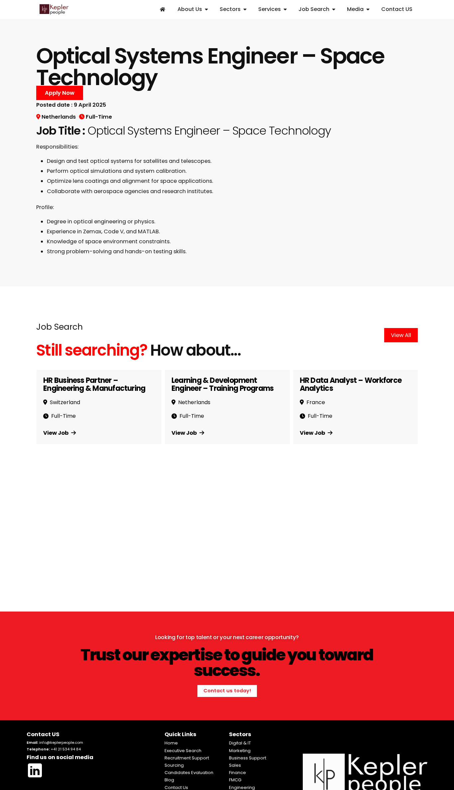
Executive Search (183, 750)
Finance (237, 772)
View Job (56, 433)
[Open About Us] (206, 9)
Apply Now (59, 93)
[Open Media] (368, 9)
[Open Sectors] (245, 9)
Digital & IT (240, 743)
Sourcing (174, 765)
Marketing (240, 750)
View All (401, 335)
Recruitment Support (187, 758)
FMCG (235, 780)
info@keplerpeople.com (61, 742)
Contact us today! (227, 690)
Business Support (247, 758)
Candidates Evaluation (189, 772)
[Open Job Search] (333, 9)
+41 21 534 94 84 (66, 749)
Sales (235, 765)
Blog (169, 780)
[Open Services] (285, 9)
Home (171, 743)
